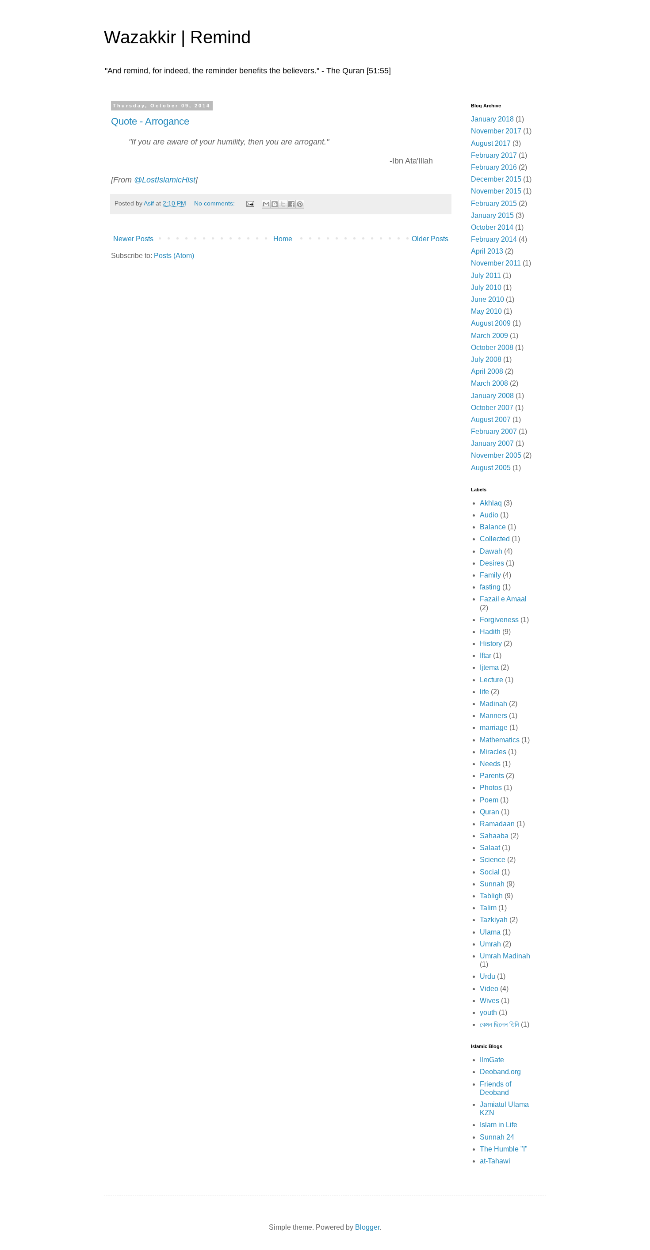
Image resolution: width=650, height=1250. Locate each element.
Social (490, 872)
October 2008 (492, 347)
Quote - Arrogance (150, 121)
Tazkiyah (494, 919)
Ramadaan (497, 824)
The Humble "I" (504, 1149)
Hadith (490, 631)
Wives (489, 1000)
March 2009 (489, 335)
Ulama (490, 932)
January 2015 (492, 215)
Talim (488, 908)
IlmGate (492, 1060)
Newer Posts (133, 239)
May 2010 (486, 311)
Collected (495, 539)
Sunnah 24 (497, 1137)
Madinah (493, 703)
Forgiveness (499, 619)
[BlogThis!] (274, 204)
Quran (489, 812)
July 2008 (486, 359)
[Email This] (266, 204)
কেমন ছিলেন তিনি (499, 1024)
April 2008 (487, 371)
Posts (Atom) (174, 255)
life (484, 691)
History (491, 643)
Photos (491, 787)
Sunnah (492, 884)
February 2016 (494, 167)
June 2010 (487, 299)
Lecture (491, 680)
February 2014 (494, 239)
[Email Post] (249, 203)
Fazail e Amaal (503, 599)
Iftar (485, 655)
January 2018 (492, 119)
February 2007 (494, 431)
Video (489, 988)
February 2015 (494, 203)
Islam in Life (498, 1124)
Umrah (490, 944)
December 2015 (496, 179)
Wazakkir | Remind (177, 37)
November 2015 (496, 191)
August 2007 (491, 419)
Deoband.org (500, 1071)
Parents (492, 775)
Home (282, 239)
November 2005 (496, 455)
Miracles (493, 752)
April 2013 (487, 251)
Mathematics (500, 740)
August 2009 (491, 323)
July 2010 (486, 287)
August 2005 (491, 467)
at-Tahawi (495, 1161)
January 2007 (492, 443)
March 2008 (489, 383)
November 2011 (496, 263)
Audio (489, 515)
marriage (494, 727)
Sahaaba (494, 836)
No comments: (215, 203)
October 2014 (492, 227)
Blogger (367, 1227)
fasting (490, 587)
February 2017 (494, 155)
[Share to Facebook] (291, 204)
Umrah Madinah (505, 956)
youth (488, 1012)
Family (490, 575)
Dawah (491, 551)
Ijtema (489, 667)
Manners (493, 715)
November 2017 (496, 131)
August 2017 (491, 143)
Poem (489, 800)
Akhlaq (491, 503)
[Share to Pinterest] (299, 204)
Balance (493, 527)
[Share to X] (283, 204)
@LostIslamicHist (164, 179)
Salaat (490, 847)
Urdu (487, 976)
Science (492, 859)
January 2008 (492, 395)
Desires (492, 563)
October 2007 (492, 407)
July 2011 (486, 275)
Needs (490, 763)
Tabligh (491, 896)
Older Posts (430, 239)
